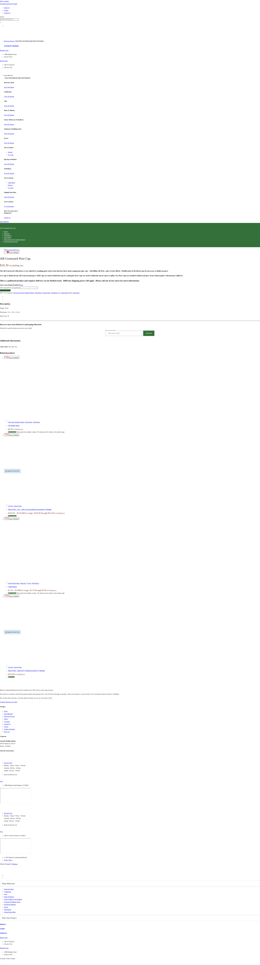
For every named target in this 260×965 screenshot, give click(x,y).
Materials (23, 583)
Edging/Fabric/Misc (14, 583)
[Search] (0, 22)
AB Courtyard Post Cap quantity (9, 288)
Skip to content (4, 1)
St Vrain (28, 583)
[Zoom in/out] (0, 961)
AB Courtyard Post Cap (11, 241)
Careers (2, 928)
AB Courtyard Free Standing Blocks (23, 293)
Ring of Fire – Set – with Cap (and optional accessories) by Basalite (29, 509)
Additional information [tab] (10, 299)
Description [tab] (7, 297)
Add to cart (5, 290)
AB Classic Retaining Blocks (16, 422)
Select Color (4, 285)
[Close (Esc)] (6, 961)
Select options (12, 432)
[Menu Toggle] (0, 37)
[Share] (4, 961)
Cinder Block (12, 587)
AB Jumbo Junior (14, 425)
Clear (21, 285)
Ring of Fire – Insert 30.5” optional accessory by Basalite (26, 670)
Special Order (46, 293)
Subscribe (149, 333)
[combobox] (9, 19)
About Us (3, 924)
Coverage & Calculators (11, 46)
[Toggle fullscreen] (2, 961)
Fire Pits (10, 506)
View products (12, 516)
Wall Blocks (54, 293)
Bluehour (15, 864)
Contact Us (3, 933)
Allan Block (38, 293)
